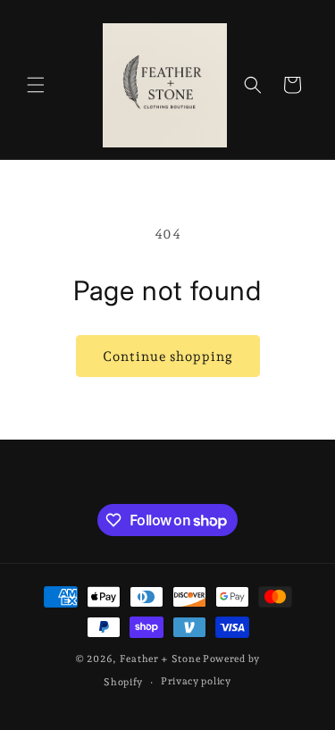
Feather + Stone (160, 659)
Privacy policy (196, 681)
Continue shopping (168, 356)
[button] (35, 85)
